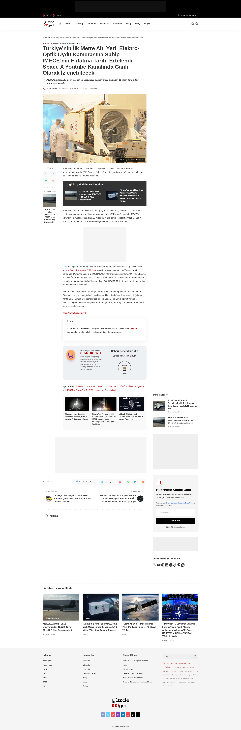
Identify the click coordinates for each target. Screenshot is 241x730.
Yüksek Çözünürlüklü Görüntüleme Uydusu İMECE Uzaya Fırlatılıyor (131, 416)
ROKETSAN (185, 678)
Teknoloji (72, 43)
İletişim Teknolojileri (184, 682)
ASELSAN (90, 386)
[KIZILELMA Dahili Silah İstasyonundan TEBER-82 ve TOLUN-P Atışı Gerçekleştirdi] (49, 200)
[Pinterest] (184, 16)
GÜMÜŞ (123, 386)
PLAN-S (79, 390)
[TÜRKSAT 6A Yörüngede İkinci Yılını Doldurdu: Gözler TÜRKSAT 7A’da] (140, 607)
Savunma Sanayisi (59, 43)
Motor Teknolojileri (186, 675)
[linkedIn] (135, 482)
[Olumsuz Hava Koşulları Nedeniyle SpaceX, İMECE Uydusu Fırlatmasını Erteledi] (77, 404)
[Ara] (196, 24)
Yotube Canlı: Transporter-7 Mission (79, 270)
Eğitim (177, 675)
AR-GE (176, 682)
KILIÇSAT (68, 390)
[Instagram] (187, 16)
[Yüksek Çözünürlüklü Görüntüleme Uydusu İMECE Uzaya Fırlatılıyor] (131, 404)
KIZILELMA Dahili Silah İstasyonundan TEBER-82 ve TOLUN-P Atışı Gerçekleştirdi (49, 216)
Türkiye (173, 686)
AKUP (80, 386)
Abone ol (175, 520)
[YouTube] (192, 16)
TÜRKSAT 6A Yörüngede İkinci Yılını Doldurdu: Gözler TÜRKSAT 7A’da (139, 627)
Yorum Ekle (93, 88)
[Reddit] (53, 181)
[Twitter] (53, 173)
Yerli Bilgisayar (175, 678)
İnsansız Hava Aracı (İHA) (188, 671)
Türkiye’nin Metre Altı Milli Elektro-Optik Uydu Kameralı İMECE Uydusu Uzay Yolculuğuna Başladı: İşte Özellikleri (104, 419)
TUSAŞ (175, 667)
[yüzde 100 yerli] (49, 24)
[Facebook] (178, 16)
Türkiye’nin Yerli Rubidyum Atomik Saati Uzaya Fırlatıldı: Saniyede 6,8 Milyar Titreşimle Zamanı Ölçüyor (100, 627)
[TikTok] (195, 16)
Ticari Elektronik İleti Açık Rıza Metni (179, 503)
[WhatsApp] (46, 181)
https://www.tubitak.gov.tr (74, 313)
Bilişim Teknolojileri (170, 671)
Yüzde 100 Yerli (52, 88)
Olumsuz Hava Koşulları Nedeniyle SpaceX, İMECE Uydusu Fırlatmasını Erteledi (77, 416)
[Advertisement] (120, 6)
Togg (171, 682)
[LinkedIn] (189, 16)
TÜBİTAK (90, 390)
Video (166, 663)
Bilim (100, 386)
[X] (181, 16)
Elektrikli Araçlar (168, 675)
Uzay (80, 43)
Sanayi (47, 43)
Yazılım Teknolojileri (106, 390)
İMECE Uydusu (136, 386)
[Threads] (197, 16)
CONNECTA (110, 386)
